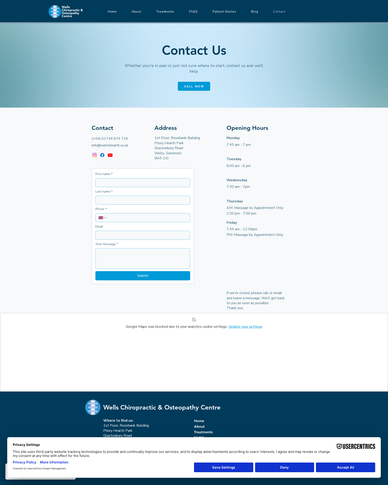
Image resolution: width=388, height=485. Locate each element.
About (199, 426)
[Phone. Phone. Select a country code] (102, 217)
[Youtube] (110, 155)
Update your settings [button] (245, 326)
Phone (101, 209)
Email (99, 226)
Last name (103, 191)
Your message (106, 244)
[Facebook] (102, 155)
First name (103, 174)
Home (199, 421)
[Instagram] (94, 155)
